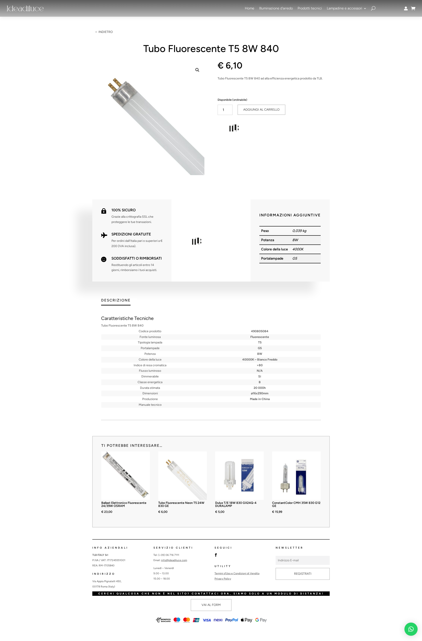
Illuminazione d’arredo (276, 8)
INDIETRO (105, 32)
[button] (197, 70)
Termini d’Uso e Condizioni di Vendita (237, 573)
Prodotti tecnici (310, 8)
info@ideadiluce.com (174, 560)
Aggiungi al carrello (261, 109)
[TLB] (234, 128)
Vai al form (211, 605)
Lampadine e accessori (344, 8)
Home (249, 8)
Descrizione (116, 300)
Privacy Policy (223, 578)
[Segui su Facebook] (215, 554)
